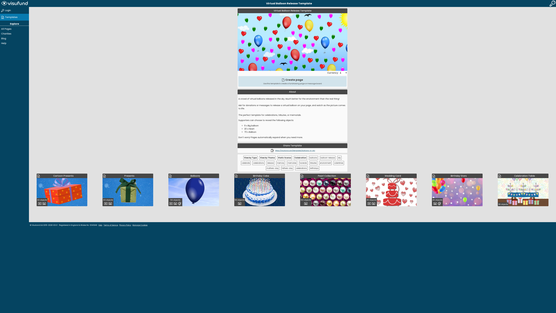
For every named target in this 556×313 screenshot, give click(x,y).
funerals (303, 163)
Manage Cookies (140, 225)
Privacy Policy (125, 225)
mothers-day (273, 168)
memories (292, 163)
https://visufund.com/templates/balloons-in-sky (295, 150)
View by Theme (267, 157)
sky (339, 157)
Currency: (333, 72)
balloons (313, 157)
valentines (338, 163)
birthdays (314, 168)
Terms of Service (111, 225)
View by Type (250, 157)
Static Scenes (284, 157)
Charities (6, 33)
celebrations (258, 163)
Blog (3, 38)
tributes (313, 163)
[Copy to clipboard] (272, 150)
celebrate (246, 163)
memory (280, 163)
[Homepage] (14, 3)
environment (325, 163)
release (270, 163)
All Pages (6, 29)
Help (3, 43)
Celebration (300, 157)
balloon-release (328, 157)
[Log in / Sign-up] (552, 3)
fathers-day (287, 168)
